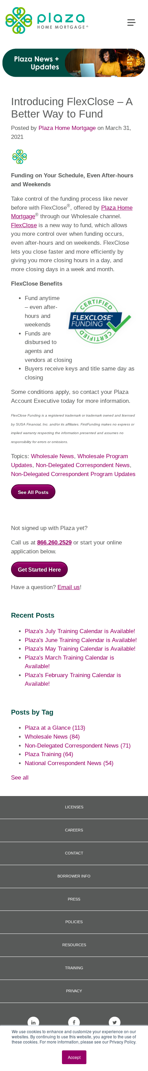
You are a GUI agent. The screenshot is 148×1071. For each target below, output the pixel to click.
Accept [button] (74, 1057)
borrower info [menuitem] (74, 876)
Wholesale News (52, 456)
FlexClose (24, 225)
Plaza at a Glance (55, 728)
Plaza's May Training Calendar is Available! (80, 648)
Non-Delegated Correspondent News (83, 465)
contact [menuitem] (74, 853)
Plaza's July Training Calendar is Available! (80, 631)
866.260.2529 (54, 542)
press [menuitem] (74, 899)
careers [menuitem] (74, 830)
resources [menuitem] (74, 945)
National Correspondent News (69, 763)
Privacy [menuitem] (74, 991)
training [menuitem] (74, 968)
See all (20, 777)
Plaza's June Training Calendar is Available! (81, 640)
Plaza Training (49, 754)
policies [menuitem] (74, 922)
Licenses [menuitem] (74, 807)
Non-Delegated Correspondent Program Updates (73, 474)
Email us (68, 587)
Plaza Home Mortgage (67, 128)
